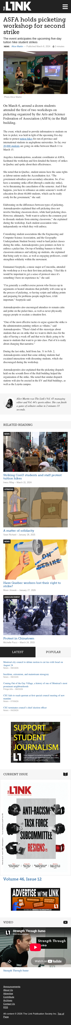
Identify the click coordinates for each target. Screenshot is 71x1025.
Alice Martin (17, 46)
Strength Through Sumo (16, 970)
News (5, 668)
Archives (7, 1000)
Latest (17, 652)
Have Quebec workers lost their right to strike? (32, 584)
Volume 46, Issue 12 (22, 879)
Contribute (8, 997)
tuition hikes (26, 138)
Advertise (8, 993)
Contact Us (9, 1003)
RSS (5, 1007)
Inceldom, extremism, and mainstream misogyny (26, 674)
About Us (8, 990)
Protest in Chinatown (18, 638)
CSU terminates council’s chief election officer (25, 707)
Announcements (11, 986)
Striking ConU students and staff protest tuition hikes (32, 476)
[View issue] (35, 827)
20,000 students (11, 146)
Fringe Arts (8, 689)
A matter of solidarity (18, 530)
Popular (53, 652)
